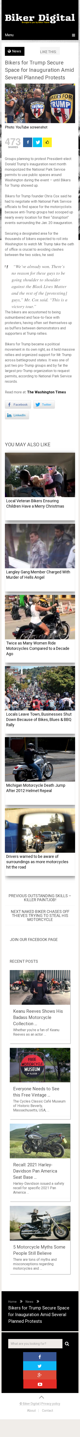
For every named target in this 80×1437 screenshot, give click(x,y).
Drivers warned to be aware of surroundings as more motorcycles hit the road (37, 861)
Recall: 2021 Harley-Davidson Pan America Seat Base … (35, 1171)
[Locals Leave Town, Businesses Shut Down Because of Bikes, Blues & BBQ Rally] (40, 688)
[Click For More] (47, 142)
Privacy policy (50, 1403)
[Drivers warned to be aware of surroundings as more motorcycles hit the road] (40, 830)
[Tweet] (37, 142)
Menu (9, 35)
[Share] (27, 142)
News (16, 51)
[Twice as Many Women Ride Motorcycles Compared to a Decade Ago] (40, 617)
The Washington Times (46, 392)
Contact (47, 1410)
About (31, 1410)
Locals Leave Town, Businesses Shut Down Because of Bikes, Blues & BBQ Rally (39, 719)
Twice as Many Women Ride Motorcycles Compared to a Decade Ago (37, 648)
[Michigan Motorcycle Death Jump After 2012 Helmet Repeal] (40, 759)
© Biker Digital (30, 1403)
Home (12, 1301)
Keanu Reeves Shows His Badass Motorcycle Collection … (38, 1017)
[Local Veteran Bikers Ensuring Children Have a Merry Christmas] (40, 475)
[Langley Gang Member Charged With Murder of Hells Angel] (40, 546)
